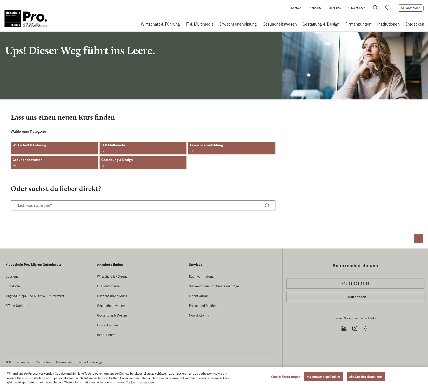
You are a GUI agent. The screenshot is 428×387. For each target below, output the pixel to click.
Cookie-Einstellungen (285, 376)
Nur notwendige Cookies (323, 376)
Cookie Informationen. (141, 382)
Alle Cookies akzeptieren (366, 376)
